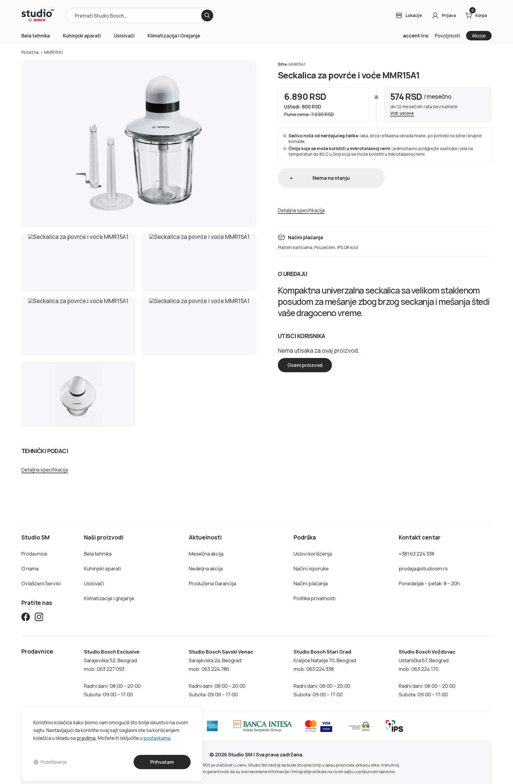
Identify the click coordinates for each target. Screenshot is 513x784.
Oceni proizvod (304, 365)
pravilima (86, 737)
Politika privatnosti (314, 598)
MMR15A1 (53, 52)
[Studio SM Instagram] (39, 618)
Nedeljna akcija (206, 568)
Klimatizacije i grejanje (109, 598)
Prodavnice (34, 553)
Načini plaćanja (311, 583)
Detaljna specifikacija (44, 470)
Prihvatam (162, 762)
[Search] (207, 15)
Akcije (479, 35)
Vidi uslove (402, 113)
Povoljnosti (447, 35)
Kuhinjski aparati (82, 35)
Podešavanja (53, 762)
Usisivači (124, 35)
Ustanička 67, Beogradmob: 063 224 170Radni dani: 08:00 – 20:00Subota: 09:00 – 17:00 (427, 673)
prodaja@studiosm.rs (423, 568)
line (416, 35)
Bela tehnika (35, 35)
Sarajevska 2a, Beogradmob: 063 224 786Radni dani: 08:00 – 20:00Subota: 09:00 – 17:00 (221, 673)
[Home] (37, 15)
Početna (30, 52)
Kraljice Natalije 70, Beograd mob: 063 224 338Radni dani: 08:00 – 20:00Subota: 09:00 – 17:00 (325, 673)
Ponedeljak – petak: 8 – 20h (429, 583)
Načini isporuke (311, 568)
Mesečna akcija (206, 553)
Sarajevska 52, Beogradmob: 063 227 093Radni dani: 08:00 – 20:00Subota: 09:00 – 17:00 (112, 673)
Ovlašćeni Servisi (41, 583)
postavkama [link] (156, 737)
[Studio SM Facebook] (25, 618)
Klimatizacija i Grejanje (174, 35)
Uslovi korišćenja (313, 553)
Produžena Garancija (212, 583)
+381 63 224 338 (416, 553)
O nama (30, 568)
